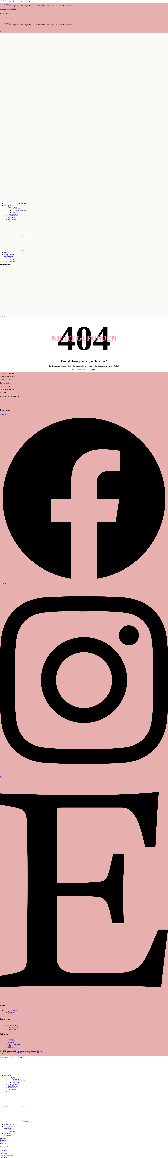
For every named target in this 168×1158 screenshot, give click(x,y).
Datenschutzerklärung (14, 1044)
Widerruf (10, 1039)
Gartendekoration (13, 216)
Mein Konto (11, 259)
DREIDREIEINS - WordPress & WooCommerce (32, 1053)
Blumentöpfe (12, 217)
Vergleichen (7, 1135)
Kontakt (10, 1014)
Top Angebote (12, 1010)
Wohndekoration (13, 214)
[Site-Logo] (14, 187)
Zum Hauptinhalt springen (23, 1)
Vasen (9, 221)
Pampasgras (15, 212)
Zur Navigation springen (7, 1)
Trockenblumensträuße (19, 210)
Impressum (11, 1042)
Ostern (24, 236)
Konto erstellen (4, 1150)
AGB (9, 1046)
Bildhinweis (11, 1048)
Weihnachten (26, 251)
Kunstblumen (12, 219)
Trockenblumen (12, 207)
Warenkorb (11, 261)
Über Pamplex (12, 1012)
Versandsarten (12, 1041)
